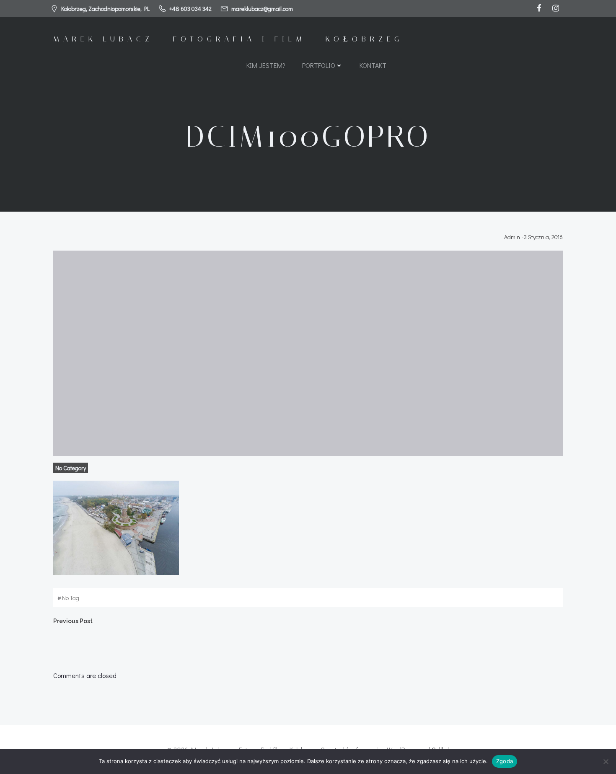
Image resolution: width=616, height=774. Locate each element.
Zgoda (504, 761)
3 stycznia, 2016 (543, 237)
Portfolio (318, 65)
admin (512, 237)
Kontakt (373, 65)
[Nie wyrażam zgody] (605, 761)
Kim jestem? (265, 65)
